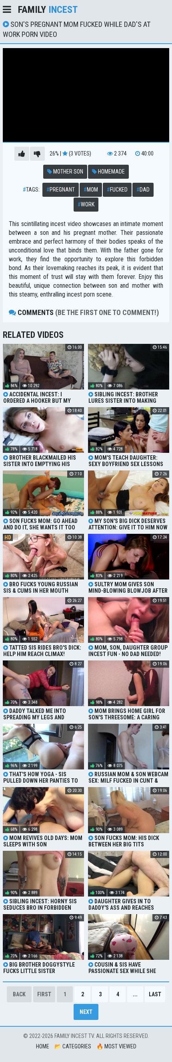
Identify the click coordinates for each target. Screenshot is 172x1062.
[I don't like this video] (37, 154)
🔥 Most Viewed (116, 1046)
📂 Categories (72, 1046)
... (135, 994)
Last (155, 994)
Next (86, 1012)
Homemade (111, 171)
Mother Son (67, 171)
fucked (117, 189)
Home (42, 1046)
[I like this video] (21, 154)
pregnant (60, 189)
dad (143, 189)
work (86, 204)
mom (91, 189)
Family (48, 9)
